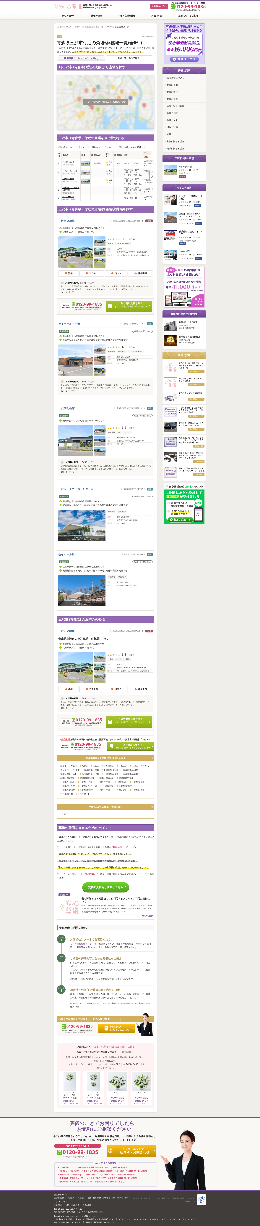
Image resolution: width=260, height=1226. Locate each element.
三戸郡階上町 (83, 794)
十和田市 (123, 766)
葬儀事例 (142, 273)
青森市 (63, 766)
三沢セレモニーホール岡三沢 (70, 189)
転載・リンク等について (120, 1198)
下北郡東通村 (125, 786)
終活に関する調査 (175, 148)
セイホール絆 (68, 196)
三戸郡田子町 (138, 790)
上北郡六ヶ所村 (67, 786)
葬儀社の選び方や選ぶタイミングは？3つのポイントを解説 (191, 469)
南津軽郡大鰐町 (67, 778)
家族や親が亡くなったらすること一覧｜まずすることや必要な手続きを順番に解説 (191, 440)
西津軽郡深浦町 (111, 774)
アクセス (93, 273)
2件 (108, 165)
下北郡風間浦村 (67, 790)
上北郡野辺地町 (67, 782)
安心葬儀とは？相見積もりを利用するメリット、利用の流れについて (191, 365)
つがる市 (64, 770)
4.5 (124, 347)
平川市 (76, 770)
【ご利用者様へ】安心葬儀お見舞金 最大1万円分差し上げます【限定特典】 (191, 410)
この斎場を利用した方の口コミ (77, 283)
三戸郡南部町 (66, 794)
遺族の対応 (172, 127)
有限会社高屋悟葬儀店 (189, 336)
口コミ (118, 273)
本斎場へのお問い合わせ (142, 331)
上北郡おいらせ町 (88, 786)
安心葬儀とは (59, 1198)
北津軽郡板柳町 (87, 778)
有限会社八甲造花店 (188, 322)
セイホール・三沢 (70, 171)
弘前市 (74, 766)
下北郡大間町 (107, 786)
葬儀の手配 (172, 85)
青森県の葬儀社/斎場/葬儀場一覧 (89, 27)
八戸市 (85, 766)
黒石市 (96, 766)
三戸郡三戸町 (103, 790)
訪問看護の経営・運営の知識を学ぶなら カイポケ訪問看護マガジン (78, 1212)
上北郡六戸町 (103, 782)
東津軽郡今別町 (111, 770)
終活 (169, 134)
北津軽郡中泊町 (126, 778)
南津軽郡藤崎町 (130, 774)
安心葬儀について (175, 77)
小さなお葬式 (185, 251)
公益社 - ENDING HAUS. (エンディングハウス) (190, 215)
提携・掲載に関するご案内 (98, 1198)
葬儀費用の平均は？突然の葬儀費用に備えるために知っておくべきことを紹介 (191, 455)
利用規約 (180, 10)
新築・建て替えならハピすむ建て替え (68, 1222)
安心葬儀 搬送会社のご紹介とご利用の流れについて (191, 424)
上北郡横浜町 (120, 782)
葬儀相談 (98, 163)
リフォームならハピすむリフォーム (180, 1219)
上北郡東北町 (138, 782)
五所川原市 (108, 766)
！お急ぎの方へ (159, 6)
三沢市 (135, 766)
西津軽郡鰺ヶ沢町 (90, 774)
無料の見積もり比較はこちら (105, 887)
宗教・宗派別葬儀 (126, 15)
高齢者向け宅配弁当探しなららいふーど (100, 1222)
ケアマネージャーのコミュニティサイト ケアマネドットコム (141, 1219)
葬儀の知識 (156, 15)
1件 (118, 163)
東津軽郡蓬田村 (130, 770)
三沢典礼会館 (68, 179)
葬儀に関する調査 (175, 141)
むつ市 (145, 766)
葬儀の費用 (172, 99)
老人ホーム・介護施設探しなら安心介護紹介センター (95, 1219)
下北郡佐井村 (86, 790)
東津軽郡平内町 (91, 770)
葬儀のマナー (173, 120)
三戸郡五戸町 (120, 790)
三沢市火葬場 (68, 162)
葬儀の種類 (96, 15)
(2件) (93, 283)
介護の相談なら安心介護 (63, 1219)
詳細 (70, 273)
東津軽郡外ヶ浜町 (68, 774)
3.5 (124, 239)
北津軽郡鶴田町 (106, 778)
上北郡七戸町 (86, 782)
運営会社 (81, 1198)
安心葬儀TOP (68, 15)
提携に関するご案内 (188, 15)
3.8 (124, 428)
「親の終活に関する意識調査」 (92, 1181)
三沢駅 (63, 814)
